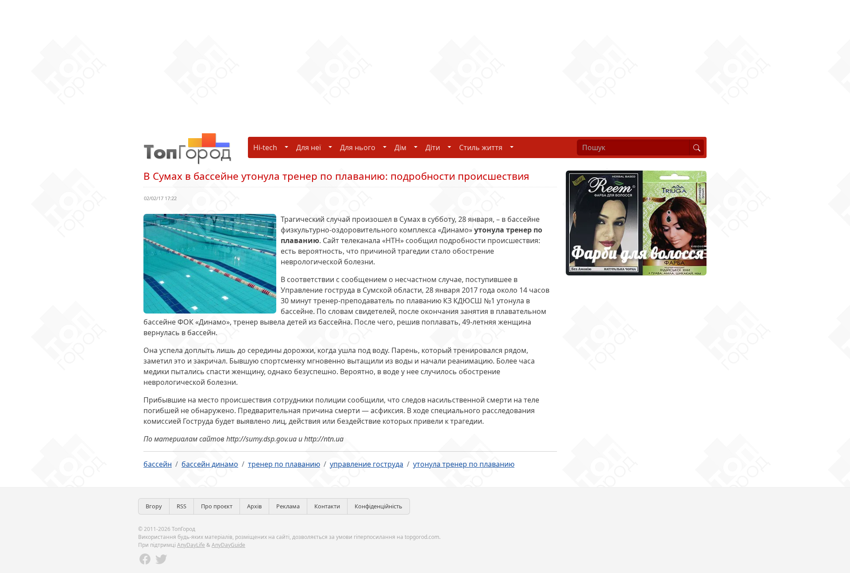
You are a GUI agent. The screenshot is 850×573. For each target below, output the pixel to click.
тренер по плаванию (284, 464)
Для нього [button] (357, 147)
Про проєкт (216, 506)
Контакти (327, 506)
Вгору (154, 506)
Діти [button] (432, 147)
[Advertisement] (265, 62)
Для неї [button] (308, 147)
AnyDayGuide (228, 545)
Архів (254, 506)
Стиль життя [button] (480, 147)
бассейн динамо (210, 464)
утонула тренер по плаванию (463, 464)
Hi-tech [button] (265, 147)
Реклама (288, 506)
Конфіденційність (378, 506)
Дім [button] (400, 147)
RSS (181, 506)
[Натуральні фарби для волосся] (636, 222)
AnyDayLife (191, 545)
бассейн (157, 464)
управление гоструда (366, 464)
